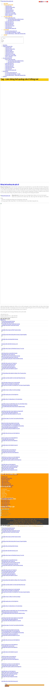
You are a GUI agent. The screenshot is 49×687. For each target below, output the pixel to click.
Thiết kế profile (8, 8)
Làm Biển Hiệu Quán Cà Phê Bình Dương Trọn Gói (12, 348)
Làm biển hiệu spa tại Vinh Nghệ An (9, 440)
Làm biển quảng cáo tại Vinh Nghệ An (9, 394)
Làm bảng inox (8, 27)
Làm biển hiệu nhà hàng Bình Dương (9, 339)
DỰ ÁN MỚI (6, 29)
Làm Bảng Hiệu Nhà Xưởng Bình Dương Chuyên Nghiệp (14, 334)
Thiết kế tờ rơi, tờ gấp (10, 12)
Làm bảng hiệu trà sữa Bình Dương (9, 353)
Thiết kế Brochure (9, 11)
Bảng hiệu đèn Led (9, 23)
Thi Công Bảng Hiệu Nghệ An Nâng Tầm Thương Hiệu (13, 373)
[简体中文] (39, 1)
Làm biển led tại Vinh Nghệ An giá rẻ (9, 445)
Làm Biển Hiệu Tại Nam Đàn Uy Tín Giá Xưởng (11, 399)
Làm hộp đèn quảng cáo (10, 28)
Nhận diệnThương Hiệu (6, 478)
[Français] (42, 1)
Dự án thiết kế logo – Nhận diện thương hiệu (15, 33)
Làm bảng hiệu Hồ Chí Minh (14, 20)
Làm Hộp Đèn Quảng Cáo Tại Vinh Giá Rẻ (10, 382)
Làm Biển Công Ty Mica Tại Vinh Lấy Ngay (10, 389)
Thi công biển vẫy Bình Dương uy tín (9, 344)
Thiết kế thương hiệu (8, 4)
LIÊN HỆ (5, 34)
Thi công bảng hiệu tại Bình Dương (15, 19)
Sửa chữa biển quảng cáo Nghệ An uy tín (10, 428)
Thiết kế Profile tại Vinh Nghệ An (8, 449)
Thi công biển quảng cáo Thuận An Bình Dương (12, 358)
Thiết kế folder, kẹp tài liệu (7, 485)
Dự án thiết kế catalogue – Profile (12, 32)
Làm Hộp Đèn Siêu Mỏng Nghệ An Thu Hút (11, 413)
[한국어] (46, 1)
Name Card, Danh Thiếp (10, 14)
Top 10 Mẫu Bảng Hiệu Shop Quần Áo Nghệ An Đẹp (13, 406)
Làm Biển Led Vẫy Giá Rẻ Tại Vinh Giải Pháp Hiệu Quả (13, 378)
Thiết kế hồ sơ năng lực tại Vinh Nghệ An (10, 457)
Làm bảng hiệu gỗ (9, 24)
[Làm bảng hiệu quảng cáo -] (6, 1)
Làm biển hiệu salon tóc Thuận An (9, 363)
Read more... (3, 319)
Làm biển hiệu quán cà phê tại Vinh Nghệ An (11, 459)
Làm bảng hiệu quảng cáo (7, 498)
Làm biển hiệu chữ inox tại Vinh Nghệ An (10, 433)
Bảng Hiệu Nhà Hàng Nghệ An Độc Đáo (10, 423)
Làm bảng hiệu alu (9, 21)
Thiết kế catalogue (9, 10)
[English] (41, 1)
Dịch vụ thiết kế (8, 15)
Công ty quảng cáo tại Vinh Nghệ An (9, 437)
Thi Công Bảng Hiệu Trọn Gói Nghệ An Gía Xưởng (12, 425)
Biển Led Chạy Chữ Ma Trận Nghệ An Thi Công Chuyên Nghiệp (15, 385)
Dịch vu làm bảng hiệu (10, 17)
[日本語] (44, 1)
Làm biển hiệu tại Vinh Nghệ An (8, 464)
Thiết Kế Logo (8, 6)
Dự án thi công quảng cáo (11, 31)
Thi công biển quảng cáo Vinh (8, 366)
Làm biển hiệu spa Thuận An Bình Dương (10, 356)
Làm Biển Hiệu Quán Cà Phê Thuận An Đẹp (11, 330)
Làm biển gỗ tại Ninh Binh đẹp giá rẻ (9, 681)
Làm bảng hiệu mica (9, 25)
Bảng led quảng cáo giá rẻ (9, 184)
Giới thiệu (6, 3)
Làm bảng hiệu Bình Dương (7, 322)
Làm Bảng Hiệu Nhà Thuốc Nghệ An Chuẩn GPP (12, 411)
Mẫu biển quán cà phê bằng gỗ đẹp (9, 467)
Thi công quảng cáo (8, 16)
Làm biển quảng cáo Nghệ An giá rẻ (9, 368)
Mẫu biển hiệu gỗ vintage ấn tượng (9, 469)
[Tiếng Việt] (47, 1)
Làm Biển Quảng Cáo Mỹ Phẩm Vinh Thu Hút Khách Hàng (14, 403)
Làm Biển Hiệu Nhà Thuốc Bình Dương (10, 325)
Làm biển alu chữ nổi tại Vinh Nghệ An (10, 452)
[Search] (2, 41)
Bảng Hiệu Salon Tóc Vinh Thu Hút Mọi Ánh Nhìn (12, 418)
